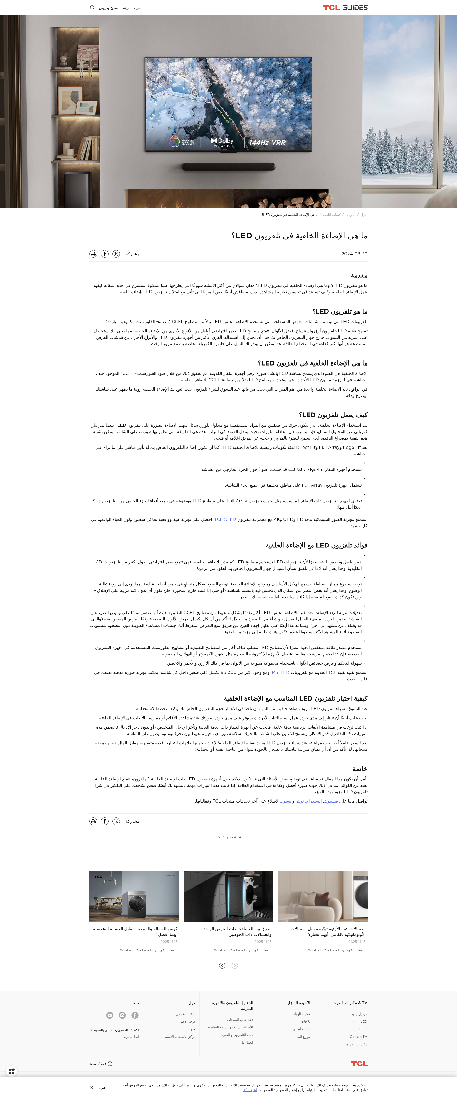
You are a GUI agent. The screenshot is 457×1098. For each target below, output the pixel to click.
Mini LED (360, 1021)
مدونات (350, 215)
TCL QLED (225, 519)
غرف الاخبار (187, 1021)
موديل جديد (359, 1014)
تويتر (300, 801)
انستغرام (314, 801)
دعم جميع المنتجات (240, 1019)
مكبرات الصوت (356, 1044)
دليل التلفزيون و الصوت (236, 1035)
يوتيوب (285, 801)
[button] (222, 966)
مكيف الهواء (301, 1014)
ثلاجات (305, 1021)
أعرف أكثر (249, 1090)
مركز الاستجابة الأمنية (180, 1037)
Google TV (358, 1037)
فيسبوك (331, 801)
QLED (362, 1029)
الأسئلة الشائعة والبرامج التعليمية (230, 1027)
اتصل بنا (247, 1042)
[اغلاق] (91, 1087)
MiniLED (280, 672)
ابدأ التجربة (131, 1037)
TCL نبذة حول (186, 1014)
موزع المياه (302, 1037)
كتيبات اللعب (332, 215)
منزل (364, 215)
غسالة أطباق (301, 1029)
